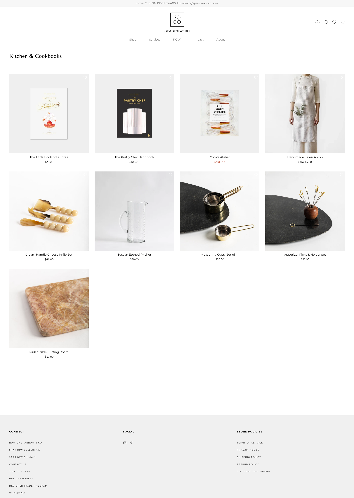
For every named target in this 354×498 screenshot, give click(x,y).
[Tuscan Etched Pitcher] (134, 211)
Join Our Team (20, 471)
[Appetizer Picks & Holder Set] (305, 211)
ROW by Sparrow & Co (25, 443)
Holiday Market (21, 479)
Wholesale (17, 493)
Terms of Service (250, 443)
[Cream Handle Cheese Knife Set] (49, 211)
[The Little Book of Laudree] (49, 113)
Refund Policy (248, 464)
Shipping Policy (249, 457)
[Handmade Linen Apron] (305, 113)
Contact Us (17, 464)
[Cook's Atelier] (219, 113)
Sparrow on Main (22, 457)
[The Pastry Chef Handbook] (134, 113)
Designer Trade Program (28, 486)
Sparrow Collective (24, 450)
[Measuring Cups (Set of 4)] (219, 211)
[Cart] (342, 22)
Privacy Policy (248, 450)
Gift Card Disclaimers (254, 471)
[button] (326, 22)
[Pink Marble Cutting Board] (49, 308)
